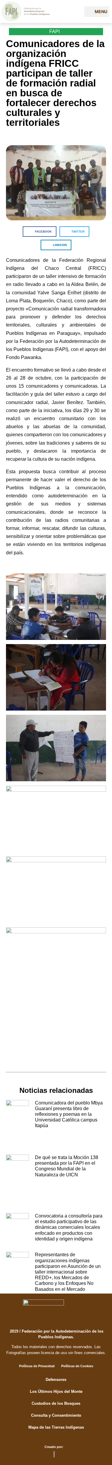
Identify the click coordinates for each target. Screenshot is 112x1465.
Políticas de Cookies (77, 1366)
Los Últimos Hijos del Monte (56, 1391)
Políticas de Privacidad (37, 1366)
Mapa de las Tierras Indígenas (56, 1427)
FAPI (54, 31)
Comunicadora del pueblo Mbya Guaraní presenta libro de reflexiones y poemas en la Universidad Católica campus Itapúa (69, 1114)
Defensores (56, 1379)
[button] (96, 11)
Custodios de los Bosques (56, 1403)
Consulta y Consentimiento (56, 1415)
